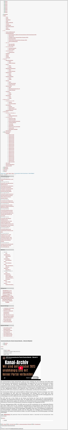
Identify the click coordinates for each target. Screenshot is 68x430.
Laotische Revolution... (10, 284)
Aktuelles (10, 102)
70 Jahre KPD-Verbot (7, 320)
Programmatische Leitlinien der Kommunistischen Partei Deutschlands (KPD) (22, 34)
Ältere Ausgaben (12, 161)
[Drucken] (6, 343)
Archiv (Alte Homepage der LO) (14, 88)
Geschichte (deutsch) (12, 48)
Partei (7, 17)
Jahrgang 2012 (11, 153)
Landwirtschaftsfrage (12, 122)
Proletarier (5, 295)
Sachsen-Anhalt (9, 86)
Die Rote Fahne (6, 299)
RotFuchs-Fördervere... (6, 268)
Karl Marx (10, 106)
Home (7, 173)
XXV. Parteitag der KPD (7, 333)
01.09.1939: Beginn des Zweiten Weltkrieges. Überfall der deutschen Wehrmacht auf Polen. (7, 206)
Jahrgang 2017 (11, 146)
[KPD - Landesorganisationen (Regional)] (23, 424)
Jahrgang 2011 (11, 155)
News (10, 114)
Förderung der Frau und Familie (14, 126)
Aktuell (10, 61)
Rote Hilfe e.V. (8, 269)
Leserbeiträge (8, 25)
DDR (5, 297)
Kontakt (10, 67)
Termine (7, 56)
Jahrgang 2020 (11, 142)
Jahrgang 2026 (11, 134)
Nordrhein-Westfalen (9, 76)
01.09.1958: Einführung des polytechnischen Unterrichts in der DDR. (7, 230)
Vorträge (7, 23)
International (8, 19)
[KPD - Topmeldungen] (36, 424)
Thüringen (8, 91)
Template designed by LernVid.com (16, 428)
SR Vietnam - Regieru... (7, 280)
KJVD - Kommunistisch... (7, 258)
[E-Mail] (5, 344)
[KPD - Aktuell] (3, 424)
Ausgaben (8, 133)
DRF (12, 296)
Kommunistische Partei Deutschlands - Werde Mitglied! (16, 341)
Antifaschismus (5, 296)
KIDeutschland (7, 414)
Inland (7, 18)
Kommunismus (10, 298)
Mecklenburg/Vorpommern (10, 68)
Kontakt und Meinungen (13, 115)
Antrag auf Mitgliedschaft (13, 41)
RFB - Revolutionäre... (9, 265)
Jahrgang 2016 (11, 148)
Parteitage (8, 53)
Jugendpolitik (11, 125)
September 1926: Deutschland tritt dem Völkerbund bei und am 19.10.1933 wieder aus (7, 245)
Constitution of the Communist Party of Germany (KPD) (18, 37)
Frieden (7, 302)
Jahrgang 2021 (11, 141)
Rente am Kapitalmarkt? (7, 321)
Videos (7, 27)
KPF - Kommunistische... (7, 254)
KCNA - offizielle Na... (9, 276)
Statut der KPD (11, 36)
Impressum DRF (9, 165)
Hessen (7, 64)
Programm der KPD (12, 38)
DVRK (7, 21)
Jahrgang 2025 (11, 136)
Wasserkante (8, 95)
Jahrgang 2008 (11, 159)
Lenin (11, 295)
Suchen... (2, 174)
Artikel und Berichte (9, 22)
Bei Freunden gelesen (10, 26)
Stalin (10, 296)
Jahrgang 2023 (11, 138)
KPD (8, 295)
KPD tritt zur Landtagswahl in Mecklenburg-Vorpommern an (8, 312)
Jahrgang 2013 (11, 152)
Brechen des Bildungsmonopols (14, 121)
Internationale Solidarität (13, 129)
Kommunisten (6, 292)
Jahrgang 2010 (11, 156)
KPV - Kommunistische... (7, 273)
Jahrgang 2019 (11, 144)
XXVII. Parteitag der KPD (7, 334)
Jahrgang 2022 (11, 140)
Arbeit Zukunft (8, 256)
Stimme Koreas (8, 275)
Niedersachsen (8, 72)
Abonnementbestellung (10, 164)
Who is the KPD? (12, 45)
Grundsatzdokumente (10, 33)
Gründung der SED (12, 118)
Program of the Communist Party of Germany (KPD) (18, 40)
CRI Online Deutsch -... (10, 277)
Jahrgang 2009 (11, 157)
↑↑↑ (1, 427)
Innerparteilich (8, 130)
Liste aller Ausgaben (12, 103)
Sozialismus (5, 290)
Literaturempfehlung (9, 110)
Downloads (8, 57)
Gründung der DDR (12, 119)
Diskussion (8, 29)
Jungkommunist (11, 52)
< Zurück (5, 420)
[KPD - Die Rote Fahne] (11, 424)
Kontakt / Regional (12, 63)
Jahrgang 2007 (11, 160)
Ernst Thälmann (9, 300)
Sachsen (7, 80)
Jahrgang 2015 (11, 149)
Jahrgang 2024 (11, 137)
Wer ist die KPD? (12, 44)
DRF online (8, 163)
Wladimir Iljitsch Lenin (12, 109)
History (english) (11, 49)
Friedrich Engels (11, 107)
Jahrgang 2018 (11, 145)
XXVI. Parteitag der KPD (7, 335)
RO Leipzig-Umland (12, 83)
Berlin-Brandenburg (9, 60)
